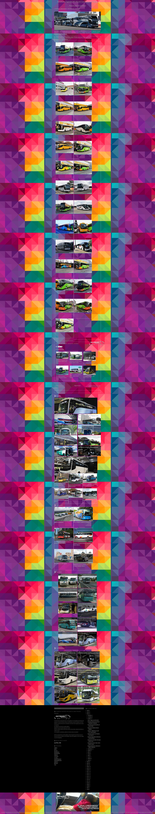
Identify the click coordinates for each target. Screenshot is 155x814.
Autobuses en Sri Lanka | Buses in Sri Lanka (64, 427)
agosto (89, 750)
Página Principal (77, 385)
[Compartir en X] (60, 346)
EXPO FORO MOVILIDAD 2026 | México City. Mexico (69, 399)
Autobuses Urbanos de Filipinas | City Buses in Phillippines (88, 416)
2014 (88, 776)
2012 (88, 779)
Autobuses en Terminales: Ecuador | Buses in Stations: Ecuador (64, 448)
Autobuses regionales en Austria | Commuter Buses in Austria (64, 438)
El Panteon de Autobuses (68, 574)
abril (89, 755)
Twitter (60, 343)
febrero (89, 758)
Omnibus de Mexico (87, 574)
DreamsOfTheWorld (57, 759)
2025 (88, 712)
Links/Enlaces (77, 8)
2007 (88, 787)
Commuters (56, 756)
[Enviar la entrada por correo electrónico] (56, 346)
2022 (88, 763)
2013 (88, 777)
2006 (88, 789)
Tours (55, 764)
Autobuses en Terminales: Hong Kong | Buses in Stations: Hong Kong (61, 361)
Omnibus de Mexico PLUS (68, 632)
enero (89, 760)
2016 (88, 773)
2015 (88, 774)
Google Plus (70, 343)
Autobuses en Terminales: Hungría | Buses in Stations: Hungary (89, 438)
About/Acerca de (71, 8)
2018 (88, 769)
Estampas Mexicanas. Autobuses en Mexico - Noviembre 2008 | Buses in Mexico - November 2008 (87, 591)
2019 (88, 768)
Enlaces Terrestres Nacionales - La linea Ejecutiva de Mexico (68, 590)
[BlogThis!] (59, 346)
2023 (88, 761)
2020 (88, 766)
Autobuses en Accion (68, 618)
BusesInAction (56, 752)
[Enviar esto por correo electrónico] (58, 346)
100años (55, 747)
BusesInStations (70, 340)
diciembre (90, 715)
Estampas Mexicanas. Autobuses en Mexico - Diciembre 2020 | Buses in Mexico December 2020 (87, 605)
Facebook (65, 343)
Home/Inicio (57, 8)
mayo (89, 753)
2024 (88, 713)
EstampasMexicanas (57, 760)
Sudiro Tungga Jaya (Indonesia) (93, 720)
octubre (89, 718)
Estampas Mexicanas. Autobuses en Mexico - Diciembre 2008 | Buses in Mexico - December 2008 (87, 620)
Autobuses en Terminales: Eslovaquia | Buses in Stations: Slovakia (72, 38)
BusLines (55, 750)
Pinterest (76, 343)
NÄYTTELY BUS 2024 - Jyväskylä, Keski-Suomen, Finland (68, 604)
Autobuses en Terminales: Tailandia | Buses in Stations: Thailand (64, 416)
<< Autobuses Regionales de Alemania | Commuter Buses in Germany (59, 387)
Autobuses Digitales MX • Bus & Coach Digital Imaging (77, 1)
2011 (88, 781)
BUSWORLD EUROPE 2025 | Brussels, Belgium (88, 448)
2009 (88, 784)
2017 (88, 771)
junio (89, 752)
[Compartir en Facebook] (61, 346)
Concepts (56, 757)
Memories (56, 763)
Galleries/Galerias (63, 8)
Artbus (55, 749)
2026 (88, 710)
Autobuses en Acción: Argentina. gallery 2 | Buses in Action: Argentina (75, 376)
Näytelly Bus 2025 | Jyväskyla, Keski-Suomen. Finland (69, 458)
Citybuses (56, 754)
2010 (88, 782)
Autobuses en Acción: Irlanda (86, 426)
